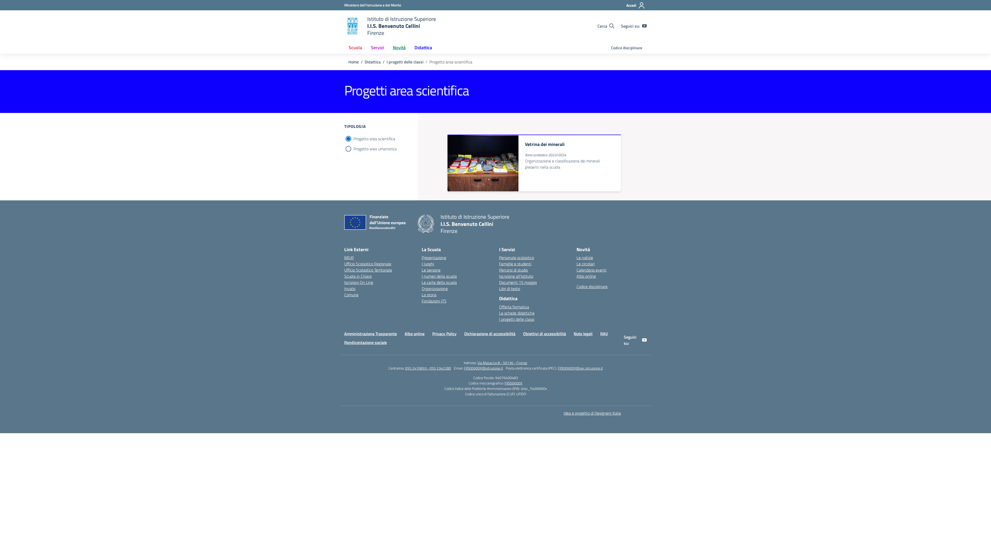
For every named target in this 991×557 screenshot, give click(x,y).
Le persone (431, 270)
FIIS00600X (513, 383)
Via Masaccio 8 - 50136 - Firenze (502, 362)
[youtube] (644, 26)
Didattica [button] (423, 47)
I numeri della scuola (439, 276)
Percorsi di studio (513, 270)
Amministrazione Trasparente (370, 334)
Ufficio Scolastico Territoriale (368, 270)
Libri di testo (509, 288)
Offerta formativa (514, 307)
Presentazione (434, 258)
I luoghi (428, 264)
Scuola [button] (355, 47)
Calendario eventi (591, 270)
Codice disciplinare (626, 48)
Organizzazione (435, 288)
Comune (351, 295)
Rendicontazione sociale (365, 342)
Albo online (586, 276)
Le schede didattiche (516, 313)
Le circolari (586, 264)
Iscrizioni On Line (358, 282)
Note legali (583, 334)
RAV (604, 334)
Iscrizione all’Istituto (516, 276)
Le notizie (585, 258)
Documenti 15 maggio (518, 282)
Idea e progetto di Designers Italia (592, 413)
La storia (429, 295)
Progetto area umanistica (375, 149)
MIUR (349, 258)
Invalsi (349, 288)
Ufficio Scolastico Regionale (367, 264)
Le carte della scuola (439, 282)
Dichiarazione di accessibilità (489, 334)
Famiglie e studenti (515, 264)
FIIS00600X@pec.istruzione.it (580, 368)
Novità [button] (399, 47)
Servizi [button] (377, 47)
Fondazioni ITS (434, 301)
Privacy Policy (444, 334)
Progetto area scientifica (374, 139)
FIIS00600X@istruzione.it (483, 368)
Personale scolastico (516, 258)
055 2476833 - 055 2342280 (428, 368)
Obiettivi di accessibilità (544, 334)
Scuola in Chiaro (358, 276)
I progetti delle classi (516, 319)
